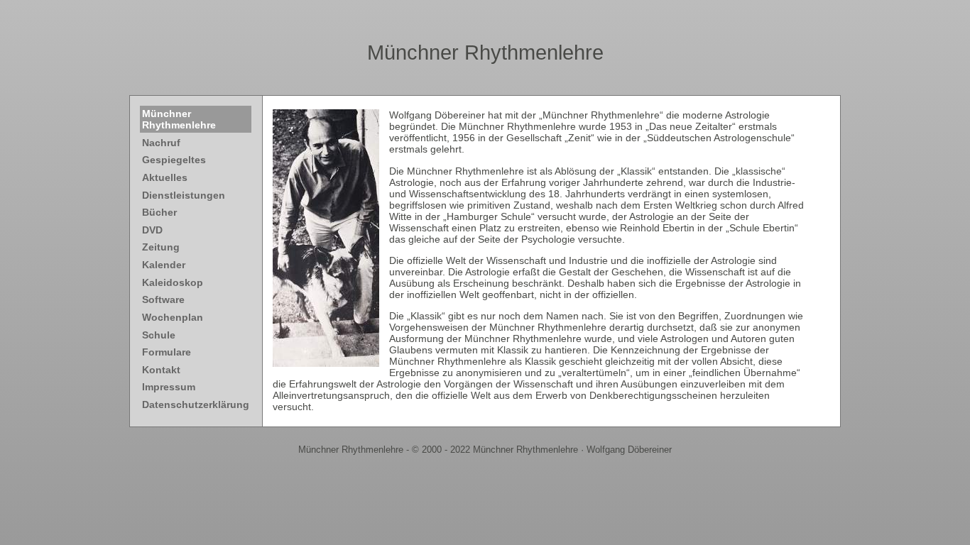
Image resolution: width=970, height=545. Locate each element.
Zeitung (161, 247)
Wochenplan (172, 317)
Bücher (159, 212)
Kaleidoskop (172, 282)
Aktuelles (164, 177)
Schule (158, 335)
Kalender (163, 264)
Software (163, 299)
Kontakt (161, 369)
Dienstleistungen (183, 195)
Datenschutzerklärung (195, 404)
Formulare (166, 352)
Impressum (168, 386)
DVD (152, 230)
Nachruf (161, 142)
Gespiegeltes (174, 159)
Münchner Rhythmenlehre (485, 52)
